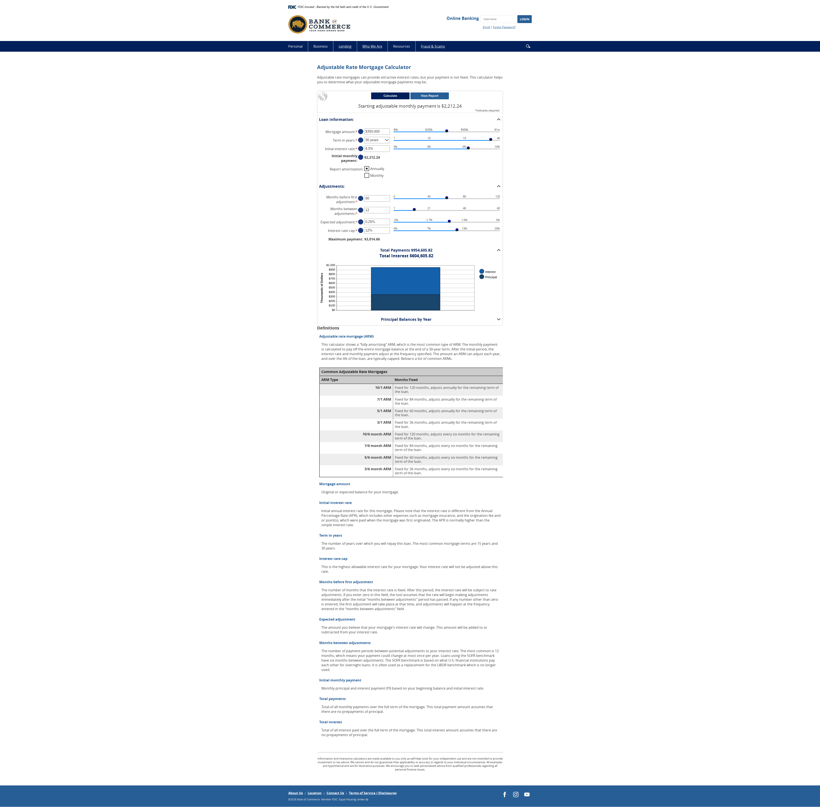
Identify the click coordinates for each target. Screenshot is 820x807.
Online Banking (463, 18)
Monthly (377, 175)
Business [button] (320, 46)
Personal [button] (295, 46)
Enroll (486, 27)
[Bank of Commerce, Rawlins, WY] (319, 24)
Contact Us (335, 793)
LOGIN (524, 19)
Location (315, 793)
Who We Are (372, 46)
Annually (377, 168)
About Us (295, 793)
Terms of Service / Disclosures (373, 793)
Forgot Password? (504, 27)
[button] (528, 46)
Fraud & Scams (435, 48)
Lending (345, 46)
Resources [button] (401, 46)
